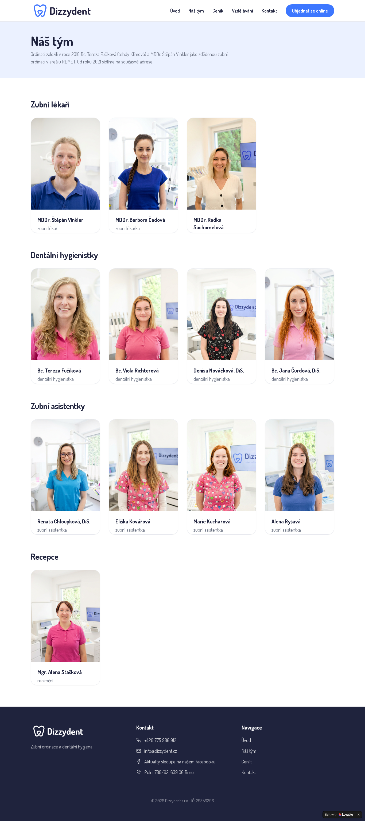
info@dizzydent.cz (160, 751)
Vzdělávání (242, 11)
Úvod (175, 11)
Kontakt (269, 11)
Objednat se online (310, 11)
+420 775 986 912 (160, 740)
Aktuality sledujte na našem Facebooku (179, 761)
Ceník (217, 11)
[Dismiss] (358, 814)
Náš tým (196, 11)
